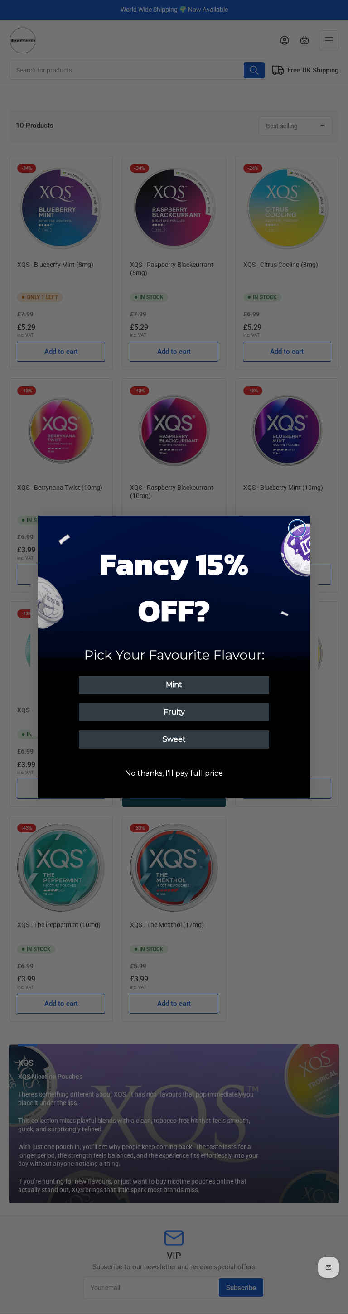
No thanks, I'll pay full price (174, 773)
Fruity (174, 712)
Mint (174, 685)
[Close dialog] (297, 528)
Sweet (174, 739)
